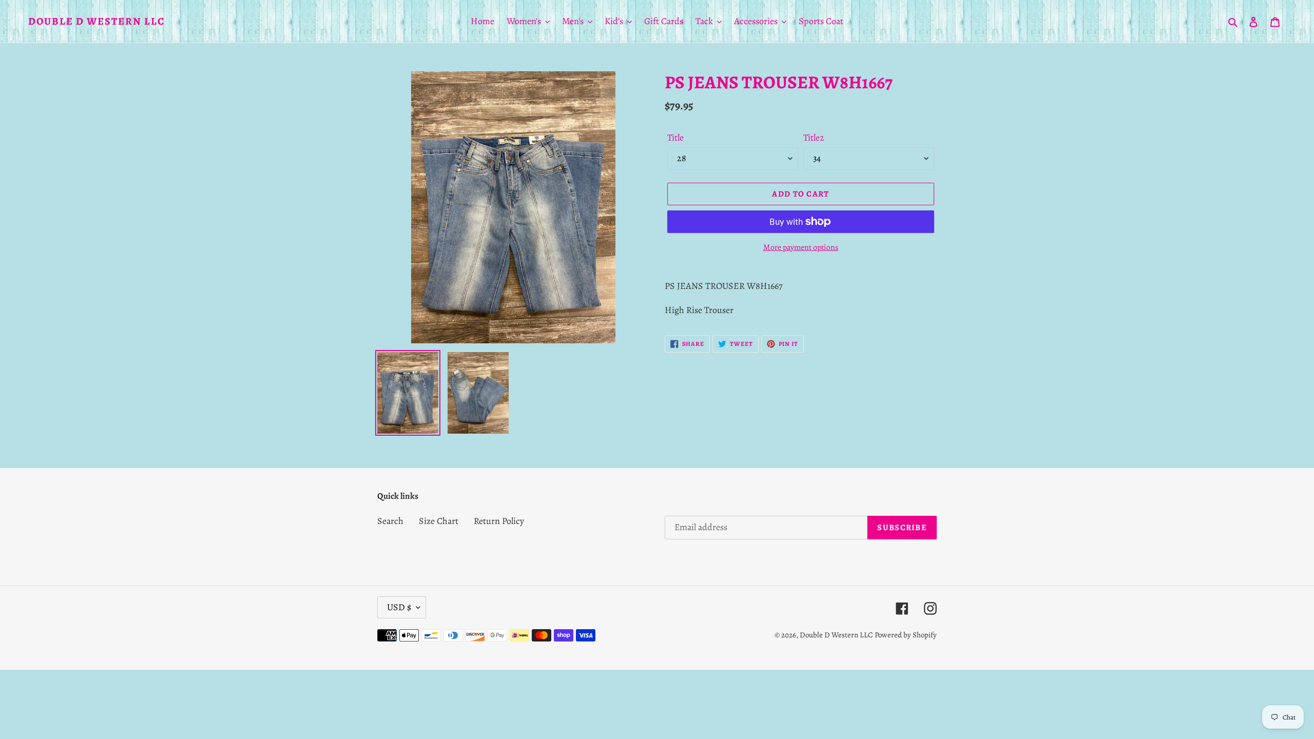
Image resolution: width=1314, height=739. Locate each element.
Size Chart (438, 521)
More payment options (800, 247)
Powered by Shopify (906, 635)
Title (675, 137)
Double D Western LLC (96, 21)
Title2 (813, 137)
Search (390, 521)
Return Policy (499, 521)
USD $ (399, 607)
